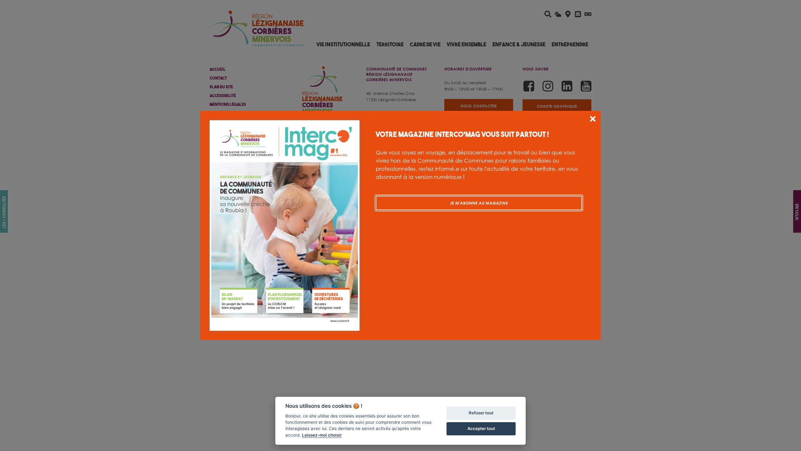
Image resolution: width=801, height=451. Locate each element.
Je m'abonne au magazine (479, 202)
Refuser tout (481, 412)
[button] (593, 120)
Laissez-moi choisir (322, 435)
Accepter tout (481, 428)
